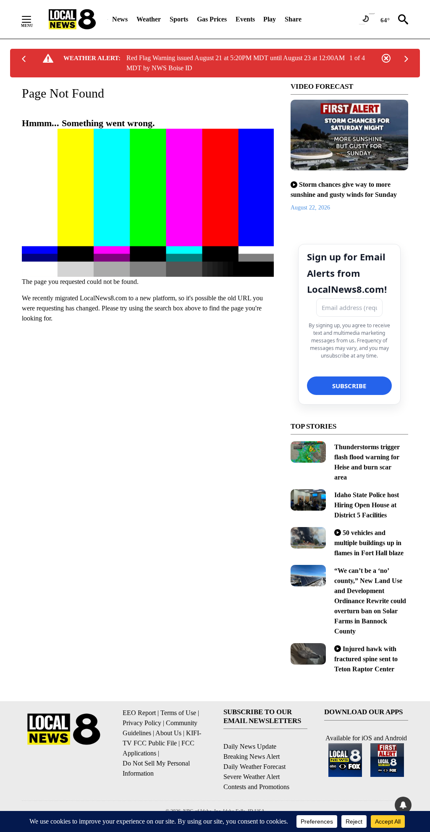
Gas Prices (212, 19)
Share (293, 19)
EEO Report (139, 712)
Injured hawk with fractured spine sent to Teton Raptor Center (366, 659)
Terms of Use (178, 712)
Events (245, 19)
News (120, 19)
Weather (148, 19)
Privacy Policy (142, 722)
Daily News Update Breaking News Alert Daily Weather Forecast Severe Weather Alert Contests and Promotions (256, 766)
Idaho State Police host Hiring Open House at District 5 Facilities (366, 505)
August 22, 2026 (310, 207)
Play (269, 19)
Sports (179, 19)
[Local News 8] (72, 19)
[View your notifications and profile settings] (403, 805)
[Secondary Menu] (33, 19)
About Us (168, 733)
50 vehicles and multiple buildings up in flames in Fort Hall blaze (369, 542)
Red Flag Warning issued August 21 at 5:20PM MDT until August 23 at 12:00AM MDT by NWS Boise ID (235, 63)
